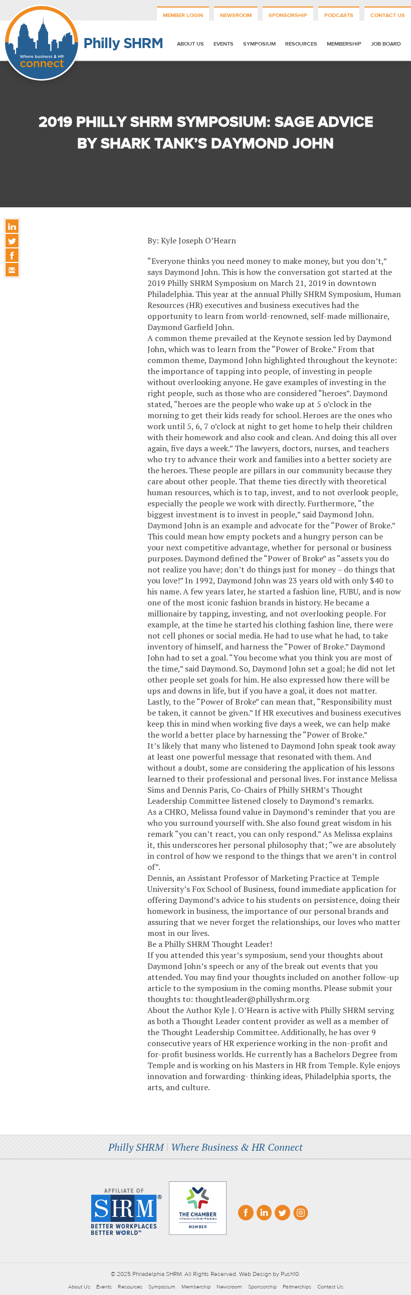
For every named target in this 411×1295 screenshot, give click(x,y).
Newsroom (236, 15)
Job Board (386, 44)
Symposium (259, 44)
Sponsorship (288, 15)
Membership (344, 44)
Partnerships (297, 1286)
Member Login (183, 15)
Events (224, 44)
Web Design (255, 1274)
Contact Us (387, 15)
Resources (301, 44)
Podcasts (338, 15)
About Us (190, 44)
